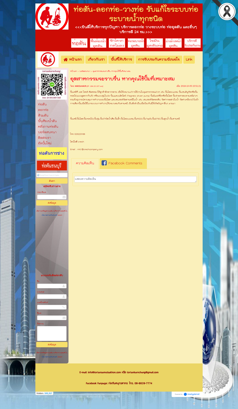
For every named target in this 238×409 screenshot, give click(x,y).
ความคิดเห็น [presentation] (85, 163)
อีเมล (39, 313)
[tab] (85, 163)
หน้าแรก (73, 71)
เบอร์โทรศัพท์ (42, 302)
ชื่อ (38, 281)
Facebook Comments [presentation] (125, 163)
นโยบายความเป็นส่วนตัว (50, 215)
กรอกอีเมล (41, 192)
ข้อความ (40, 324)
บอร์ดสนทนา (84, 71)
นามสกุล (40, 292)
